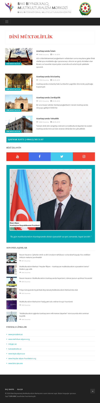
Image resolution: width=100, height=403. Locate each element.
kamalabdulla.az (14, 349)
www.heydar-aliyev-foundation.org (22, 358)
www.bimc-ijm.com (15, 363)
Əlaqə (20, 389)
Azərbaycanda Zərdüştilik (48, 97)
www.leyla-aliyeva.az (16, 353)
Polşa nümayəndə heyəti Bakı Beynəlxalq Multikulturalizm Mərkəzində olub (48, 290)
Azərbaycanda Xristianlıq (48, 76)
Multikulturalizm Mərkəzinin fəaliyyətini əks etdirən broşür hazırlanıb (46, 301)
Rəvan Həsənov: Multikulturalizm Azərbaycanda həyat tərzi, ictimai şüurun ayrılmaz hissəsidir (55, 278)
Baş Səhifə (9, 389)
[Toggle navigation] (6, 21)
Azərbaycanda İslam (45, 51)
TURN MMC (12, 396)
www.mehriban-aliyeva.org (19, 339)
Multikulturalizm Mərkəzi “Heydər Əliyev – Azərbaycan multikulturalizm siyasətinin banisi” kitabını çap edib (54, 267)
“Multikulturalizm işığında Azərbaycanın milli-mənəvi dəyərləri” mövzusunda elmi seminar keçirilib (54, 314)
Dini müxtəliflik (13, 64)
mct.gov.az (12, 344)
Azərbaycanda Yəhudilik (47, 118)
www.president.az (15, 334)
